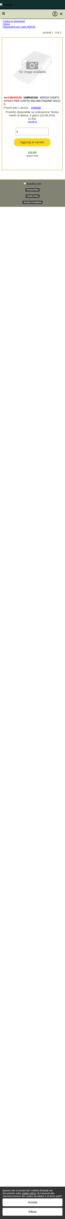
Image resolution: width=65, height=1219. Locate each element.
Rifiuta (33, 1211)
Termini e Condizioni (32, 202)
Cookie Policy (32, 196)
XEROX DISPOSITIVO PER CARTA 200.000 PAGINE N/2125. (32, 101)
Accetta (32, 1202)
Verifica (32, 122)
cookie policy (29, 1193)
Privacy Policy (32, 190)
